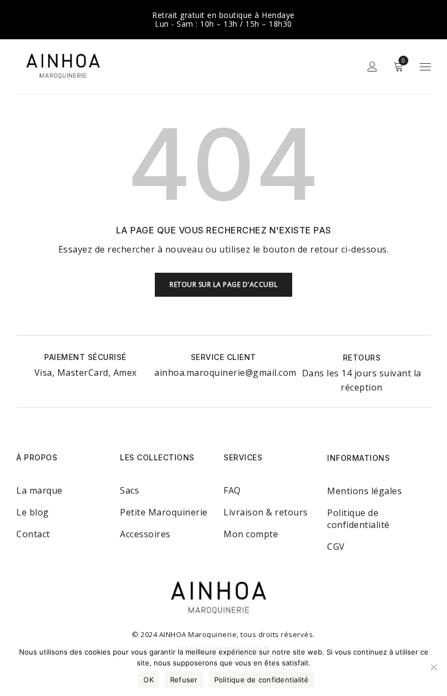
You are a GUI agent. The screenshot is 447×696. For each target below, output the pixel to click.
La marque (39, 490)
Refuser (184, 679)
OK (148, 679)
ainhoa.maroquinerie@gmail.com (225, 373)
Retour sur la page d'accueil (223, 284)
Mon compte (251, 534)
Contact (33, 534)
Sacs (129, 490)
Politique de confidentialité (358, 519)
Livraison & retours (266, 512)
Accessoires (145, 534)
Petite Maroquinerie (164, 512)
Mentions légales (364, 491)
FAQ (232, 490)
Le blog (32, 512)
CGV (336, 547)
